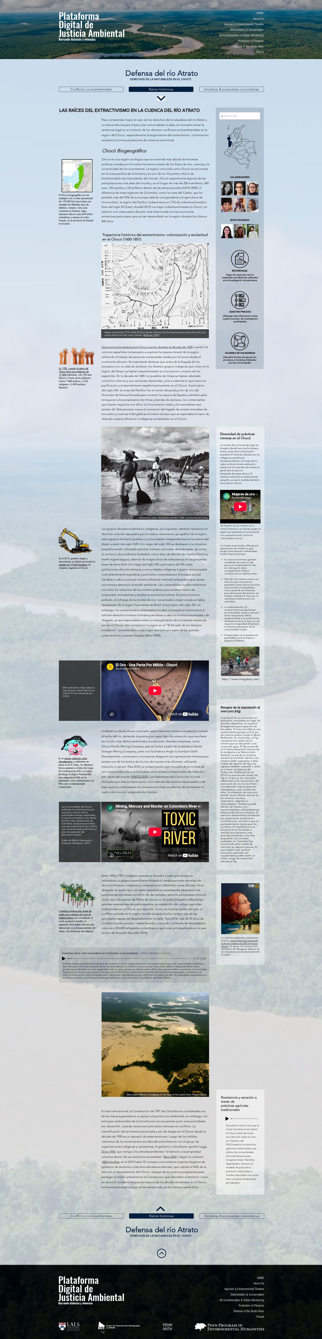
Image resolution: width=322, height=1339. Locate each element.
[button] (227, 188)
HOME (260, 13)
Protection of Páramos (251, 41)
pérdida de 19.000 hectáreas (73, 564)
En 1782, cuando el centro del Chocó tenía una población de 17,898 (74, 371)
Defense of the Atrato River (248, 46)
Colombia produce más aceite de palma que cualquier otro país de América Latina (75, 914)
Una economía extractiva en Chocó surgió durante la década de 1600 (147, 347)
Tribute (260, 52)
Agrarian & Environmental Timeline (244, 24)
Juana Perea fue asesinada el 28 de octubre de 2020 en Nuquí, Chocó (239, 943)
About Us (258, 19)
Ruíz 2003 (170, 1157)
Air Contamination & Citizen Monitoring (241, 35)
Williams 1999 (151, 335)
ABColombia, (111, 1162)
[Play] (63, 958)
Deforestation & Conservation (247, 30)
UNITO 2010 (140, 776)
